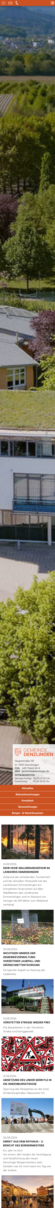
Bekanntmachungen (27, 794)
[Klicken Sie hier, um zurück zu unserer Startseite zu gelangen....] (34, 755)
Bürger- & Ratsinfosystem (27, 813)
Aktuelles (27, 788)
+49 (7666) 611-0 (31, 768)
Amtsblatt (27, 800)
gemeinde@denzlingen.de (35, 771)
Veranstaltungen (27, 806)
